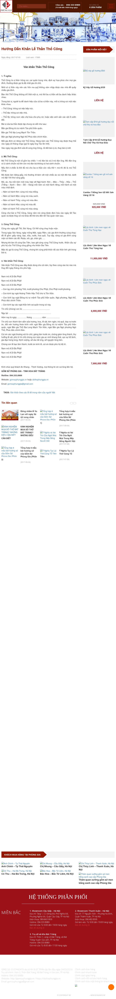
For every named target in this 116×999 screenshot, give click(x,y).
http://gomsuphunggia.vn (22, 978)
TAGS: (6, 392)
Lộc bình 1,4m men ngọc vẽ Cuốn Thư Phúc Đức (97, 352)
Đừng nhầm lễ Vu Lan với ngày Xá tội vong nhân (29, 414)
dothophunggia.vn (40, 379)
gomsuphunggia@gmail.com (20, 383)
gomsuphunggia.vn (18, 379)
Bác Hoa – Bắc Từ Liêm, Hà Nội (57, 873)
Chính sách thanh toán (86, 972)
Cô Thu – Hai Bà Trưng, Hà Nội (17, 873)
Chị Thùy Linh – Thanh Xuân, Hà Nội (96, 868)
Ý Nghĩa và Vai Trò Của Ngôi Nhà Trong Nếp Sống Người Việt (67, 437)
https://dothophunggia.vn (48, 978)
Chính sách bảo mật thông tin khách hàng (95, 981)
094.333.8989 (43, 922)
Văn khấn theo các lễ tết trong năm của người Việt (32, 392)
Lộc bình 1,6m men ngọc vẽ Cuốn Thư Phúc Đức (97, 299)
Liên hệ (99, 100)
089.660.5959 (46, 919)
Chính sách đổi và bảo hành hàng (91, 978)
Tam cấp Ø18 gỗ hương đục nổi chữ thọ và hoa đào (97, 141)
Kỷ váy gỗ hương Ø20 (94, 87)
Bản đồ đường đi (37, 927)
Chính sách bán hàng (85, 969)
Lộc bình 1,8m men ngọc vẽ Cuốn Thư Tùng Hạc (97, 247)
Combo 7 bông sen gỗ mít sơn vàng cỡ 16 (98, 193)
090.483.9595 (91, 919)
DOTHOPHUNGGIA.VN (80, 995)
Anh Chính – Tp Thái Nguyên (17, 866)
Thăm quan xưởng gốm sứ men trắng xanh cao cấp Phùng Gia (96, 881)
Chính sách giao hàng (85, 975)
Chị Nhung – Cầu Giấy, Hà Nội (56, 866)
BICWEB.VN (110, 995)
